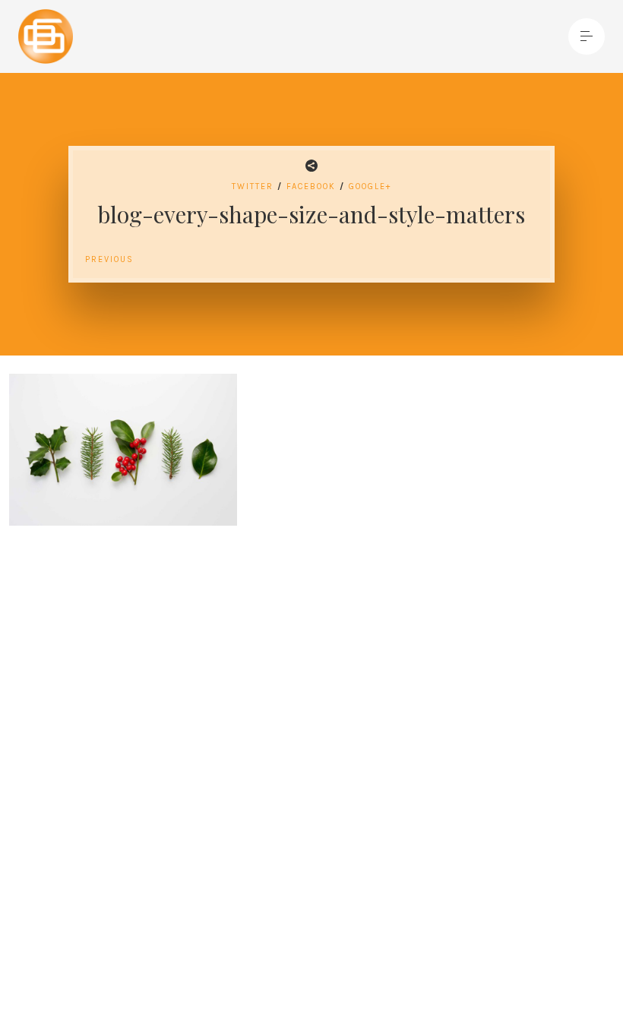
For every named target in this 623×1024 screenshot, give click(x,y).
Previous (109, 259)
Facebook (311, 186)
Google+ (370, 186)
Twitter (253, 186)
